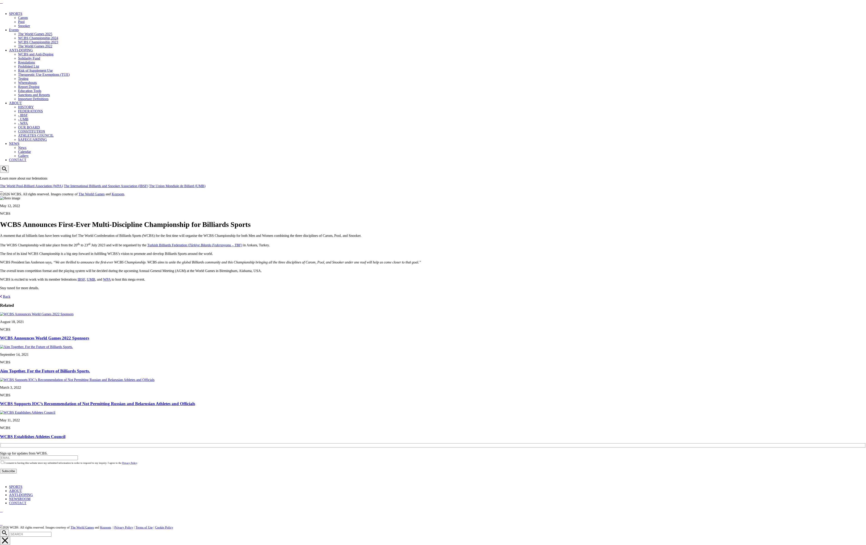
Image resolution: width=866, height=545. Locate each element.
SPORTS (15, 14)
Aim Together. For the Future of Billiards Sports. (45, 371)
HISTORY (26, 107)
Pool (21, 22)
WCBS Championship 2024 (38, 38)
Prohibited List (28, 66)
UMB (91, 279)
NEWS (14, 143)
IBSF (81, 279)
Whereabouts (27, 83)
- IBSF (23, 115)
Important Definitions (33, 99)
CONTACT (17, 160)
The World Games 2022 (35, 46)
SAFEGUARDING (32, 139)
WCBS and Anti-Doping (35, 54)
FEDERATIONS (30, 111)
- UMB (23, 119)
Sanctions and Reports (34, 95)
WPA (107, 279)
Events (14, 30)
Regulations (26, 62)
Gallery (23, 156)
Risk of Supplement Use (35, 70)
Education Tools (29, 91)
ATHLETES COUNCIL (36, 135)
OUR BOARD (29, 127)
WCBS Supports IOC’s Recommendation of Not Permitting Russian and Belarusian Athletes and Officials (97, 403)
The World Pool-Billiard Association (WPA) (31, 186)
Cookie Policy (164, 527)
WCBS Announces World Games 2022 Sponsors (44, 338)
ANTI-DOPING (21, 50)
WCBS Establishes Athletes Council (32, 436)
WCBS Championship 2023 (38, 42)
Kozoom (118, 194)
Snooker (24, 26)
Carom (23, 18)
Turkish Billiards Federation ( (194, 245)
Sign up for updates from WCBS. (24, 453)
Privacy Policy (129, 463)
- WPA (23, 123)
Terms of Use (144, 527)
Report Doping (28, 87)
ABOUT (15, 103)
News (22, 148)
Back (6, 296)
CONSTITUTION (31, 131)
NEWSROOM (19, 499)
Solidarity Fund (29, 58)
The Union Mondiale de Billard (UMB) (177, 186)
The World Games (91, 194)
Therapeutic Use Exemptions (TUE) (44, 74)
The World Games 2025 (35, 34)
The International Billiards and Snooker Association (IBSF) (106, 186)
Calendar (24, 152)
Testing (23, 79)
